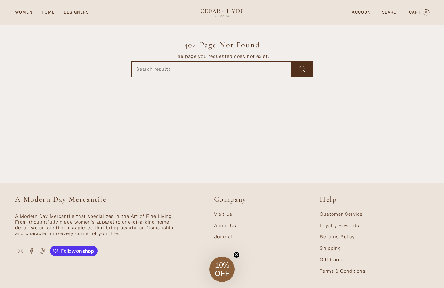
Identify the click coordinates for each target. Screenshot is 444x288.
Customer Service (341, 214)
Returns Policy (337, 236)
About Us (225, 225)
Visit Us (223, 214)
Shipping (330, 248)
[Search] (302, 69)
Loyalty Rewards (339, 225)
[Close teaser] (236, 255)
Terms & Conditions (342, 271)
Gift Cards (332, 259)
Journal (223, 236)
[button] (24, 12)
